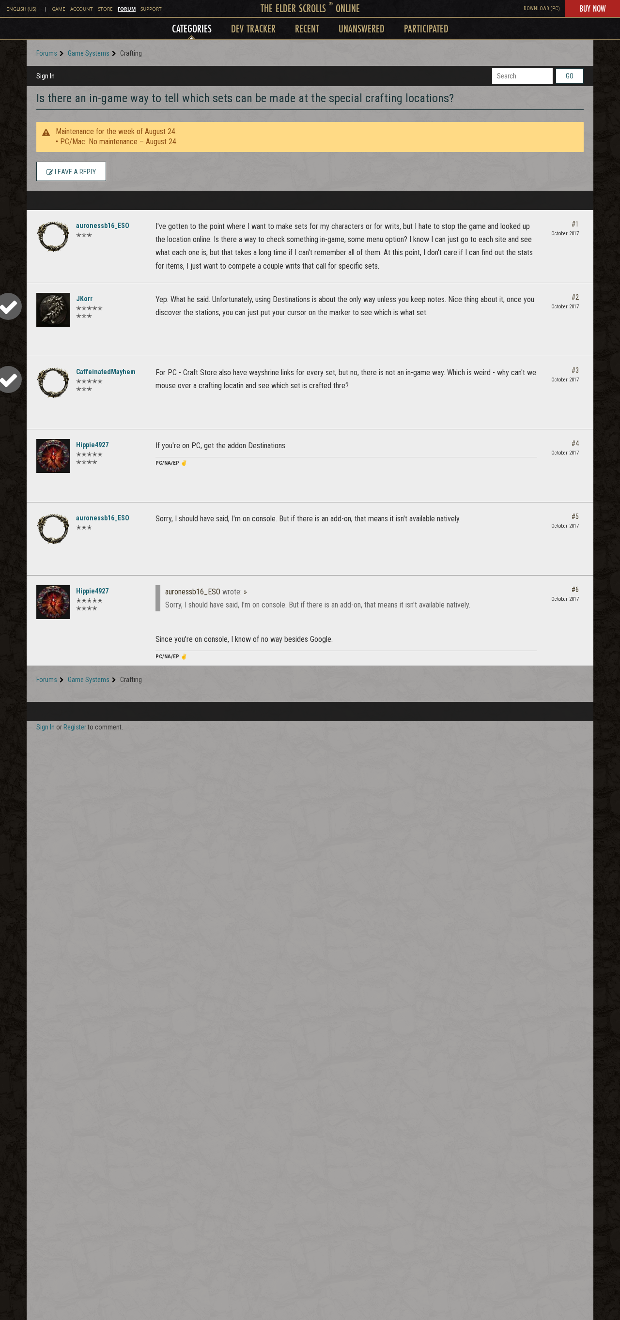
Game (58, 9)
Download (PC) (542, 8)
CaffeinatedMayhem (106, 372)
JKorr (84, 299)
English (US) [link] (21, 9)
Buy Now (592, 8)
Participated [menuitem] (426, 28)
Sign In (45, 76)
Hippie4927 (92, 445)
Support (151, 9)
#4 (575, 443)
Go (570, 76)
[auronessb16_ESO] (53, 237)
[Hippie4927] (53, 456)
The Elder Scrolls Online (310, 7)
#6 (575, 589)
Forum (127, 8)
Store (105, 9)
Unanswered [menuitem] (362, 28)
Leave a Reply (74, 172)
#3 (575, 370)
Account (81, 9)
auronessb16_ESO (102, 225)
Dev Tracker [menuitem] (253, 28)
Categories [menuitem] (192, 28)
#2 (575, 297)
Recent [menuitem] (307, 28)
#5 (575, 516)
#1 (575, 224)
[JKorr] (53, 310)
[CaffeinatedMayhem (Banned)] (53, 383)
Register (74, 727)
